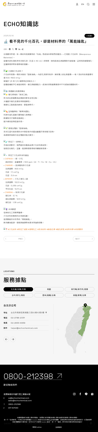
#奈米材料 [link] (41, 229)
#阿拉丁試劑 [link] (22, 229)
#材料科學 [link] (69, 229)
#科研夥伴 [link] (78, 229)
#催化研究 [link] (60, 229)
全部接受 (58, 427)
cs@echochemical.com (18, 398)
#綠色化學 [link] (51, 229)
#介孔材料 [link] (12, 229)
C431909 (9, 159)
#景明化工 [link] (32, 229)
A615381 (8, 179)
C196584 (9, 192)
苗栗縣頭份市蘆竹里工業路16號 (17, 394)
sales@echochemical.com (20, 400)
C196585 (9, 165)
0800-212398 (14, 404)
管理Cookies (37, 427)
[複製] (22, 49)
